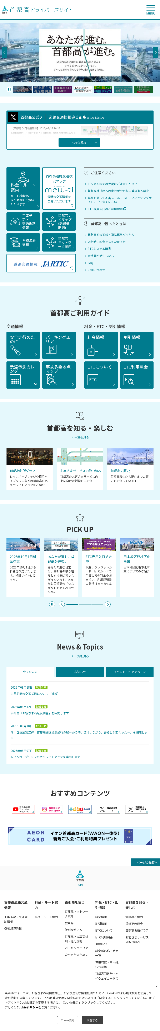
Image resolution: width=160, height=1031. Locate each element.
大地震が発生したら (101, 256)
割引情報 (101, 924)
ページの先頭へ (147, 862)
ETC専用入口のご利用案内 (105, 209)
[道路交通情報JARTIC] (41, 263)
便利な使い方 (73, 930)
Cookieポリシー (27, 1007)
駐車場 (69, 923)
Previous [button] (4, 52)
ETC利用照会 (104, 937)
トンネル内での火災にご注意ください (112, 184)
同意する (92, 1020)
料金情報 (101, 917)
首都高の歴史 (134, 924)
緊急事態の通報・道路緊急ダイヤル (111, 235)
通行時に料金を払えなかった (107, 242)
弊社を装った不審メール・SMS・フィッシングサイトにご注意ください (120, 200)
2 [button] (85, 605)
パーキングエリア (76, 948)
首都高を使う (75, 902)
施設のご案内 (134, 917)
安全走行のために (76, 955)
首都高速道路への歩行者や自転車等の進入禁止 (118, 191)
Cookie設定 (68, 1020)
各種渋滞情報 (13, 928)
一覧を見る (81, 437)
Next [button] (155, 52)
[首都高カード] (80, 844)
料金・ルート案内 (23, 194)
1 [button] (72, 605)
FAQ (90, 263)
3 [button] (97, 605)
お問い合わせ (96, 270)
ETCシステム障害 (99, 249)
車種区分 (101, 944)
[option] (80, 52)
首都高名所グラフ (137, 930)
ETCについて (104, 930)
